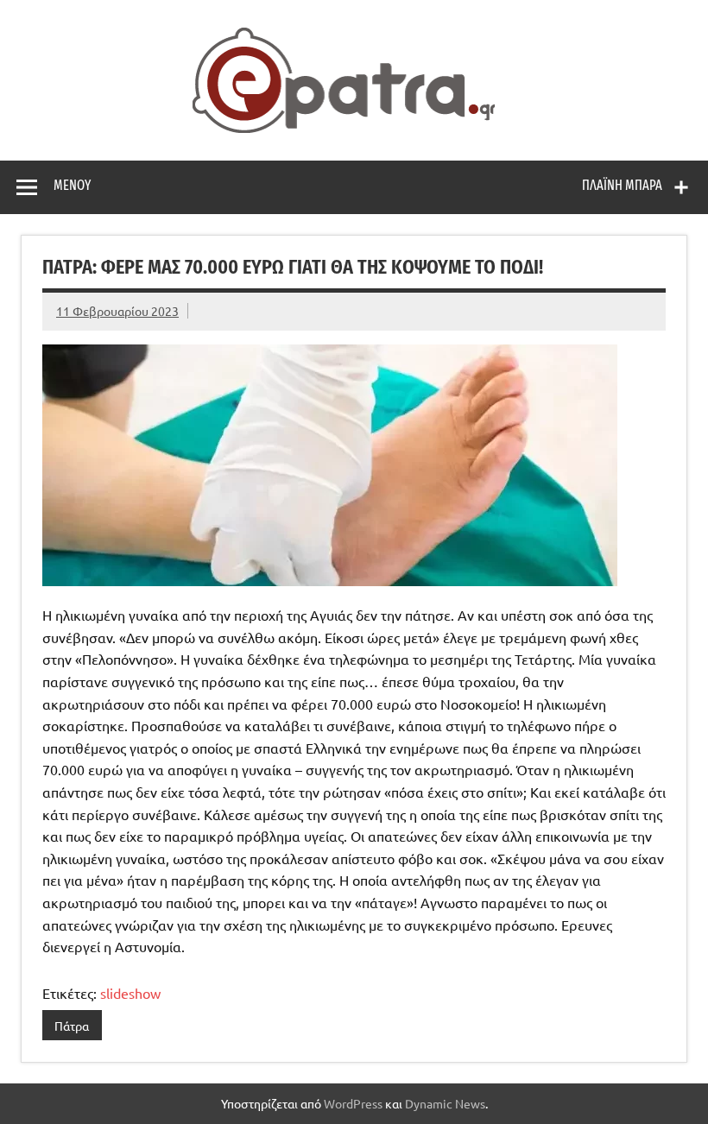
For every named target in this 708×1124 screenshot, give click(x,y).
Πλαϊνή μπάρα (622, 185)
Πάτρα (71, 1025)
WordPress (353, 1103)
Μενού (72, 185)
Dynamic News (445, 1103)
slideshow (130, 992)
